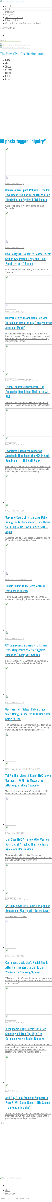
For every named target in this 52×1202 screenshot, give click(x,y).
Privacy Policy (11, 20)
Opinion (8, 79)
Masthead (9, 9)
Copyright (9, 14)
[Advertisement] (26, 109)
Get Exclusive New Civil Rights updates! (23, 23)
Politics (8, 72)
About (8, 6)
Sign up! (8, 66)
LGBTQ (7, 76)
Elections (8, 69)
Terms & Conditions (14, 17)
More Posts (5, 1123)
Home (7, 59)
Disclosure (10, 12)
